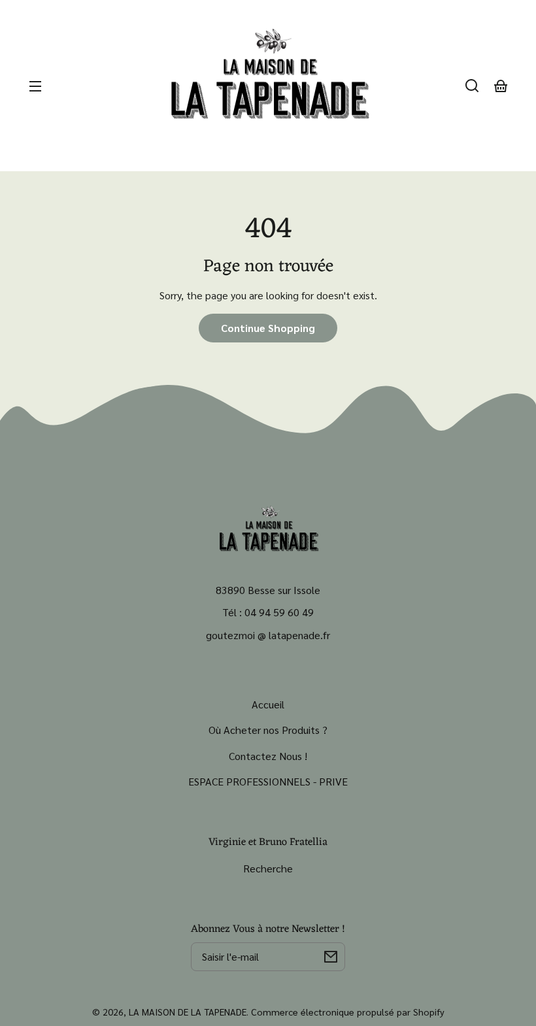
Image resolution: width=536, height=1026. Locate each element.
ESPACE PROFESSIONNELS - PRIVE (268, 781)
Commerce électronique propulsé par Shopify (347, 1012)
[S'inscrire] (330, 956)
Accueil (268, 704)
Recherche (268, 868)
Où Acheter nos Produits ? (268, 729)
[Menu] (35, 85)
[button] (472, 85)
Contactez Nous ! (268, 756)
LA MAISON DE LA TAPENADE (187, 1012)
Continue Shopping (268, 328)
